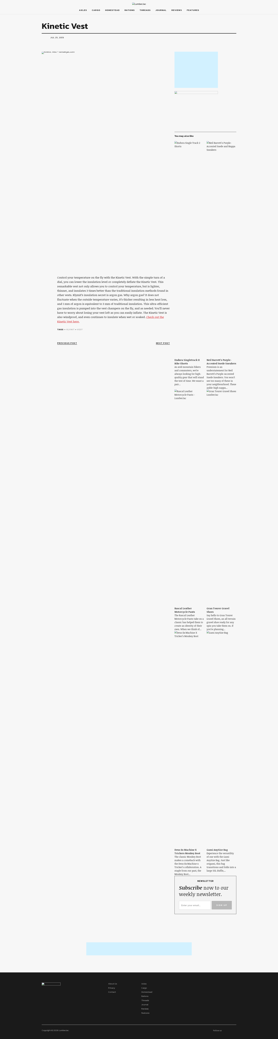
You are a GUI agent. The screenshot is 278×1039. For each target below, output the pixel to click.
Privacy (111, 987)
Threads (145, 10)
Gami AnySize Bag (217, 849)
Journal (161, 10)
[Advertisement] (196, 70)
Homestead (112, 10)
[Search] (31, 10)
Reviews (176, 10)
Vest (80, 329)
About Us (112, 983)
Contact (112, 992)
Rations (130, 10)
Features (193, 10)
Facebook (226, 1030)
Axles (83, 10)
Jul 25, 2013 (57, 37)
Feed (234, 1030)
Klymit (70, 329)
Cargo (96, 10)
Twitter (230, 1030)
